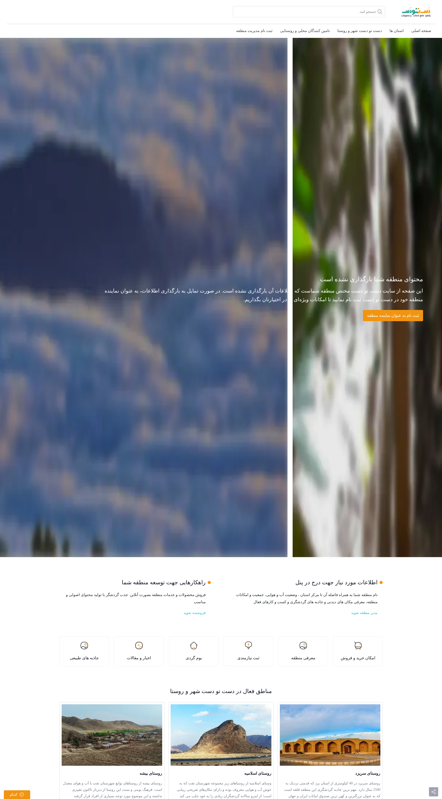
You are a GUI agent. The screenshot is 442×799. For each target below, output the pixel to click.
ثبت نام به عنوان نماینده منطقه (393, 315)
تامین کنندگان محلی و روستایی (305, 31)
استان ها (397, 31)
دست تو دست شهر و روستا (359, 31)
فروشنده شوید (195, 613)
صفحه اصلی (421, 31)
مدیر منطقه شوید (364, 613)
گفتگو (13, 794)
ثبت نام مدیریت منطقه (254, 31)
